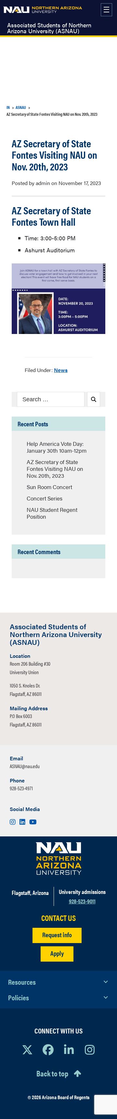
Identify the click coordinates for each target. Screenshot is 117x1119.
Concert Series (44, 498)
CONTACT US (58, 918)
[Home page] (42, 9)
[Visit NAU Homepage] (59, 858)
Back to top (52, 1073)
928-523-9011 (82, 901)
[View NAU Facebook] (48, 1049)
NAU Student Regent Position (52, 513)
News (61, 370)
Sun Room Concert (49, 487)
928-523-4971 (21, 788)
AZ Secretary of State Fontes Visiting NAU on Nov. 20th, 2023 (55, 468)
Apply (57, 953)
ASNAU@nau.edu (25, 766)
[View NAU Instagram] (89, 1049)
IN (8, 107)
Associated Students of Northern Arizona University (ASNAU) (49, 28)
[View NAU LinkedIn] (68, 1049)
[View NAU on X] (27, 1049)
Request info (57, 934)
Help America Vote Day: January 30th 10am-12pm (56, 447)
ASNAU (21, 107)
